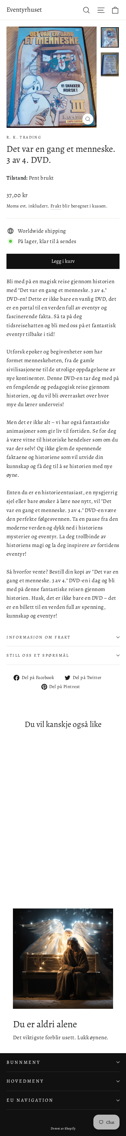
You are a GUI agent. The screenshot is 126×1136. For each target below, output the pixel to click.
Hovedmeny (25, 1081)
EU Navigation (30, 1100)
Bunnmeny (23, 1062)
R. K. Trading (23, 137)
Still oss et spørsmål (37, 655)
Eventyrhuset (24, 9)
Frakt (55, 206)
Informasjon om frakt (38, 637)
